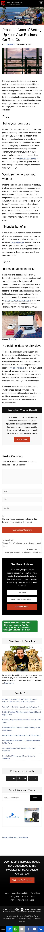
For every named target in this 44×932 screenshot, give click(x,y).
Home (6, 893)
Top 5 (33, 896)
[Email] (22, 929)
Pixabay (12, 339)
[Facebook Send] (34, 929)
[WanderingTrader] (11, 3)
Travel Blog (35, 893)
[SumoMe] (41, 929)
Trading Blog (14, 896)
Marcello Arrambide (20, 893)
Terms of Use (24, 916)
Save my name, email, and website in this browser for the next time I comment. (19, 520)
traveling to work (17, 242)
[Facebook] (28, 929)
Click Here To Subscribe (22, 880)
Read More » (9, 683)
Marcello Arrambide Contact (22, 900)
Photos (25, 896)
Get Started (22, 440)
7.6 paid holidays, (17, 368)
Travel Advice (10, 44)
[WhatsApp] (16, 929)
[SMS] (9, 929)
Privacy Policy (33, 916)
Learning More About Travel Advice (15, 837)
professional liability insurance (18, 300)
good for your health (27, 158)
